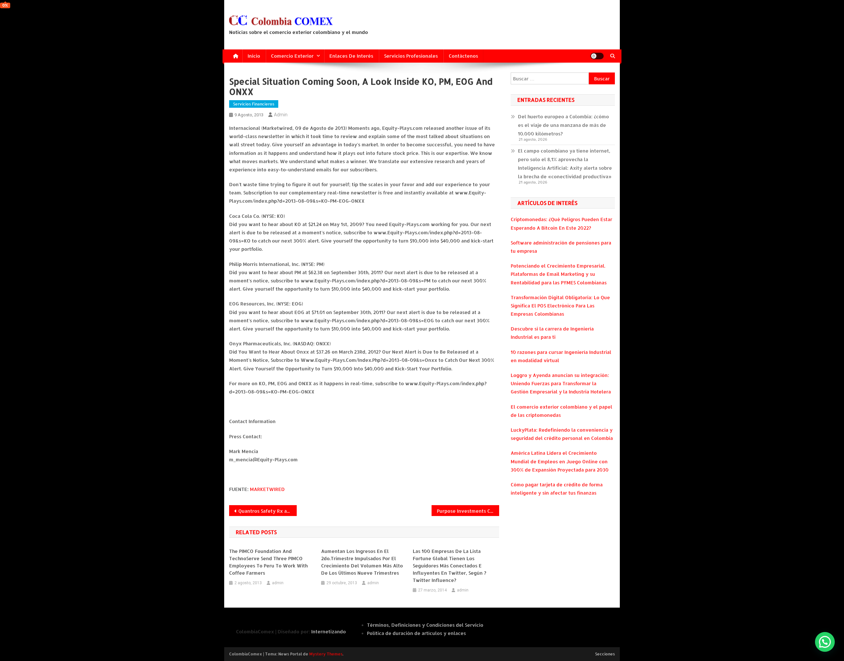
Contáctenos (463, 56)
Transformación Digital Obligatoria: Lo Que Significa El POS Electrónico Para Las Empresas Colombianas (560, 306)
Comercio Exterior (292, 56)
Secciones (605, 653)
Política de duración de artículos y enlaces (416, 633)
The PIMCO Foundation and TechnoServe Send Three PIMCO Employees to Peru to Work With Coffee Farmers (268, 562)
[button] (825, 642)
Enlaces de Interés (351, 56)
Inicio (254, 56)
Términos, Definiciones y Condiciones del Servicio (425, 625)
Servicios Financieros (253, 103)
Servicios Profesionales (411, 56)
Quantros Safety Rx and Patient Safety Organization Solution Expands (267, 511)
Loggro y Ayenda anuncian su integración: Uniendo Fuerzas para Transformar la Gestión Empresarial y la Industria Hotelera (561, 383)
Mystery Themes (326, 653)
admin (280, 114)
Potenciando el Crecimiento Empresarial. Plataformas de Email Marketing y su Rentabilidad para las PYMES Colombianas (559, 274)
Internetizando (328, 631)
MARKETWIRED (267, 489)
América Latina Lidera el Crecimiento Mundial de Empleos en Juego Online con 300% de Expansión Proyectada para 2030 (560, 461)
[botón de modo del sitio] (597, 56)
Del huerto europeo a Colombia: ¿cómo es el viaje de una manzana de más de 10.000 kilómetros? (563, 125)
